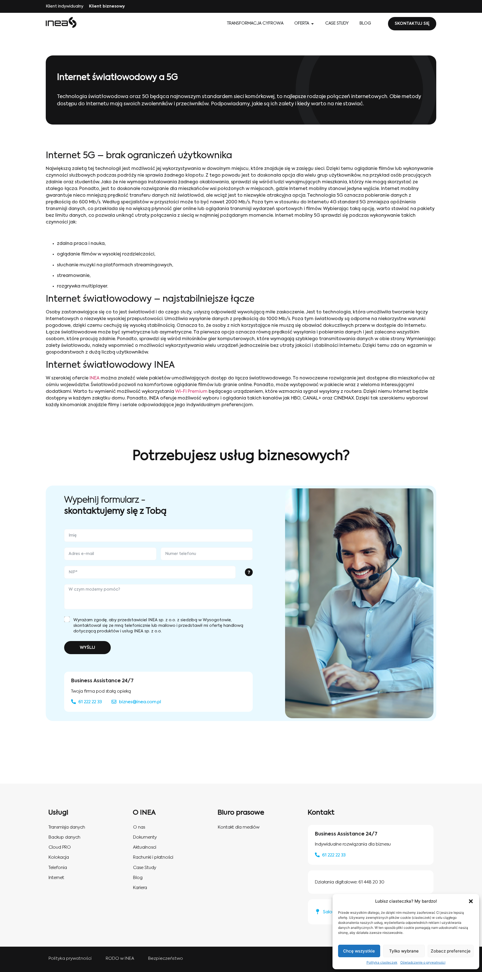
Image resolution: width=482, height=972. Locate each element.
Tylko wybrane (404, 951)
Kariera (140, 888)
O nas (139, 827)
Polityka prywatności (70, 958)
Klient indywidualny (64, 6)
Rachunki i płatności (153, 857)
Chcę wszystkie (359, 951)
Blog (138, 878)
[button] (471, 901)
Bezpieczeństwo (165, 958)
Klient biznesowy (107, 6)
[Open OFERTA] (312, 24)
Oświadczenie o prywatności (422, 962)
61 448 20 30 (371, 882)
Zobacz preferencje (451, 951)
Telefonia (58, 868)
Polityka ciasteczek (382, 962)
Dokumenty (145, 837)
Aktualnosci (144, 847)
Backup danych (64, 837)
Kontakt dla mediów (238, 827)
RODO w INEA (120, 958)
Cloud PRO (60, 847)
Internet (56, 878)
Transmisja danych (67, 827)
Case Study (144, 868)
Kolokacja (59, 857)
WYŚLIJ (87, 648)
